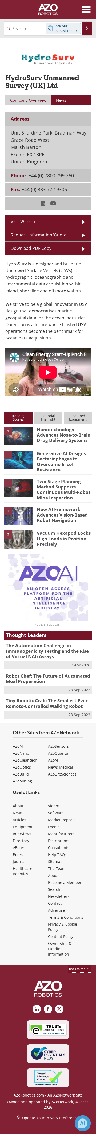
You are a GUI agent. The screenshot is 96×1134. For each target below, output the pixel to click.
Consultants (58, 847)
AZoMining (22, 781)
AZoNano (21, 753)
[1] (18, 435)
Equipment (23, 826)
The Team (57, 868)
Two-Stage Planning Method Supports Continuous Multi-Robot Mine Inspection (63, 489)
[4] (18, 515)
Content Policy (60, 936)
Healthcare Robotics (22, 871)
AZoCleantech (25, 760)
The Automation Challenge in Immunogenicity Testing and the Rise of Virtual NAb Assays (47, 650)
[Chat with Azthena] (83, 1123)
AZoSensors (58, 746)
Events (54, 826)
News (18, 812)
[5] (18, 539)
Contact (55, 903)
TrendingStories (18, 417)
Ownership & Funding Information (59, 949)
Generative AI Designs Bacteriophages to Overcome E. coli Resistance (61, 461)
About (18, 805)
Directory (21, 840)
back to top (77, 969)
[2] (18, 459)
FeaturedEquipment (78, 417)
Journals (20, 861)
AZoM (18, 746)
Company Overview (28, 100)
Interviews (22, 833)
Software (56, 812)
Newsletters (58, 896)
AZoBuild (21, 774)
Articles (19, 819)
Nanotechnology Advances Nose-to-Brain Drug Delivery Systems (63, 435)
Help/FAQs (57, 854)
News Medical (60, 767)
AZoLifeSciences (62, 774)
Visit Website (24, 221)
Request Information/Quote (38, 235)
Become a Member (65, 882)
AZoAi (53, 760)
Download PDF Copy (31, 248)
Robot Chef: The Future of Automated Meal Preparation (48, 678)
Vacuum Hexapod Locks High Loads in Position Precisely (64, 538)
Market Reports (61, 819)
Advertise (56, 910)
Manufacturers (61, 833)
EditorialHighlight (48, 417)
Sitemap (55, 861)
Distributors (58, 840)
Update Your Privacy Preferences (51, 1117)
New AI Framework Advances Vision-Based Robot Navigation (62, 514)
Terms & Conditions (65, 917)
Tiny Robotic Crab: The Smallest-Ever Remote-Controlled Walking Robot (47, 703)
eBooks (19, 847)
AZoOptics (22, 767)
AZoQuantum (60, 753)
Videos (54, 805)
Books (18, 854)
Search (54, 889)
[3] (18, 487)
